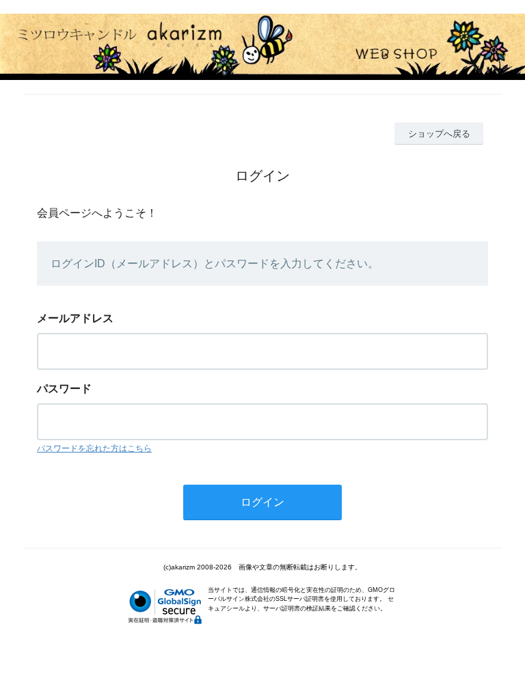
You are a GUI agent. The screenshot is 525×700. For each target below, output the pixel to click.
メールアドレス (75, 318)
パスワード (64, 388)
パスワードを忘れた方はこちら (94, 448)
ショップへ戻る (439, 134)
